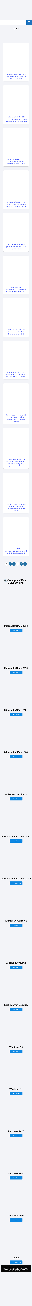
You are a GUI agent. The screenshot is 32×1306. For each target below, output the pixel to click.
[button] (16, 575)
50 (21, 564)
